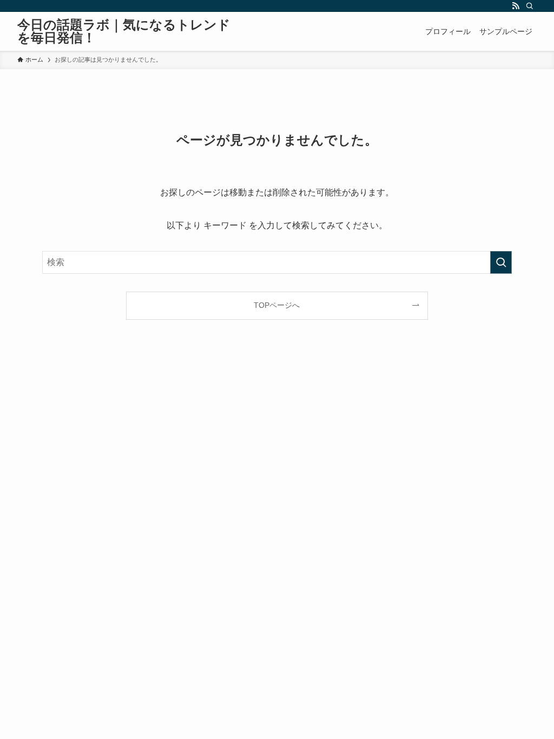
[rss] (516, 6)
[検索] (530, 6)
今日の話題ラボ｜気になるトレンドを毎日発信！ (123, 31)
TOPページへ (277, 305)
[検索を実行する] (501, 262)
